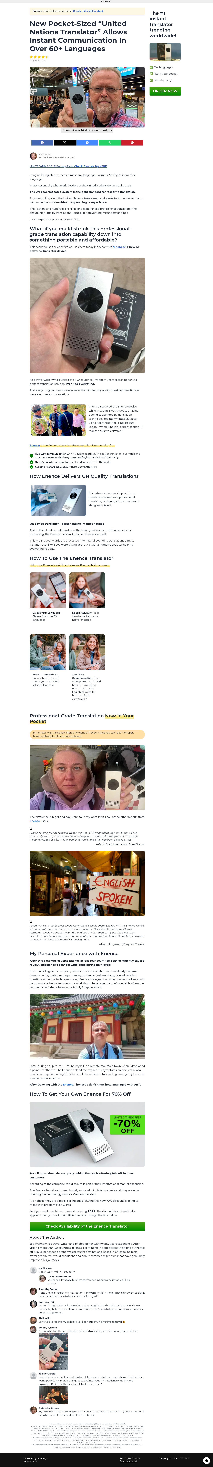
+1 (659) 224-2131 (132, 1458)
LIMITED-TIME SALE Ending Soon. (68, 166)
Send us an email (128, 1461)
